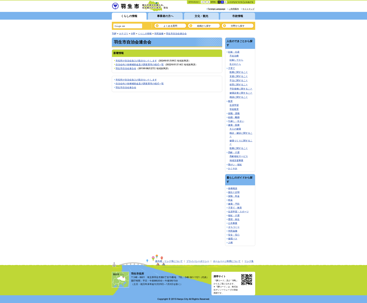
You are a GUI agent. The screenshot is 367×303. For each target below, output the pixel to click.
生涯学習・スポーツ (238, 211)
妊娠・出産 (234, 52)
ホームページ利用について (227, 261)
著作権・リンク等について (169, 261)
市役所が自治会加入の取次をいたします (136, 60)
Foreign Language (216, 9)
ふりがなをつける (235, 2)
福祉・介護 (234, 215)
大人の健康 (235, 129)
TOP (114, 33)
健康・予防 (234, 204)
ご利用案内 (234, 9)
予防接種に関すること (241, 88)
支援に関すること (239, 76)
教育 (230, 101)
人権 (230, 242)
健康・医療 (234, 125)
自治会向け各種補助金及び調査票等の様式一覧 (140, 64)
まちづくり (234, 227)
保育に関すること (239, 84)
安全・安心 (234, 234)
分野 (133, 33)
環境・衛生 (234, 219)
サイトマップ (248, 9)
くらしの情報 (129, 16)
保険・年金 (234, 196)
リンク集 (249, 261)
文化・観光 (201, 16)
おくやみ (232, 168)
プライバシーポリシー (197, 261)
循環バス (232, 238)
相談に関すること (239, 97)
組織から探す (204, 26)
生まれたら (235, 64)
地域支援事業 (236, 160)
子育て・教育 (235, 207)
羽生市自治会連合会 (176, 33)
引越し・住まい (236, 121)
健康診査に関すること (241, 93)
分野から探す (238, 26)
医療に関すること (239, 72)
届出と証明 (234, 192)
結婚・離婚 (234, 117)
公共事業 (232, 223)
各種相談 (232, 188)
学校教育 (234, 109)
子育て (231, 68)
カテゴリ (123, 33)
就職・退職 (234, 113)
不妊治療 (234, 55)
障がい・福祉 (235, 164)
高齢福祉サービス (239, 156)
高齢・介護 (234, 152)
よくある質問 (170, 26)
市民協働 (158, 33)
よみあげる (248, 2)
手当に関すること (239, 80)
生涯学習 (234, 105)
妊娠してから (236, 60)
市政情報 (237, 16)
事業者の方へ (165, 16)
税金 (230, 200)
